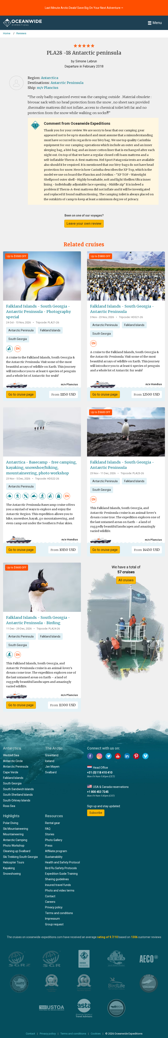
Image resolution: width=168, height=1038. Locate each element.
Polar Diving (10, 823)
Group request (54, 924)
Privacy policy (53, 907)
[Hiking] (17, 496)
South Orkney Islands (16, 800)
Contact (50, 896)
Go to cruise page (21, 394)
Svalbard (51, 772)
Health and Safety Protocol (62, 862)
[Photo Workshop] (9, 348)
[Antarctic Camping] (9, 496)
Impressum (52, 918)
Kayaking (9, 868)
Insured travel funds (58, 885)
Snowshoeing (12, 873)
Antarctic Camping (15, 840)
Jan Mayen (52, 766)
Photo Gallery (53, 840)
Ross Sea (9, 806)
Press (48, 845)
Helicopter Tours (13, 862)
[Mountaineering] (34, 496)
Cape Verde (10, 772)
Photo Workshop (13, 845)
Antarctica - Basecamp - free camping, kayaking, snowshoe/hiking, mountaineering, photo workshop (41, 467)
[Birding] (9, 654)
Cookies (96, 1033)
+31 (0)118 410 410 (99, 772)
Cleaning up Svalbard (16, 851)
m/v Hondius (153, 384)
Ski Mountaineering (15, 828)
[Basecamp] (58, 496)
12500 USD (147, 394)
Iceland (49, 761)
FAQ (47, 828)
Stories (49, 834)
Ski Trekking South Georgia (20, 856)
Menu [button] (157, 23)
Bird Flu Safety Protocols (61, 868)
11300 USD (63, 705)
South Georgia (17, 339)
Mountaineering (13, 834)
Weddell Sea (11, 755)
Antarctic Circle (13, 761)
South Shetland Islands (18, 794)
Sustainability (53, 856)
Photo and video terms (59, 890)
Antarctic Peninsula (67, 83)
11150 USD (63, 394)
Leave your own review (84, 223)
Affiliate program (56, 851)
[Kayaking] (26, 496)
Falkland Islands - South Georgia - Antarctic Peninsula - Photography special (38, 311)
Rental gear (52, 823)
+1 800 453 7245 (98, 791)
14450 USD (147, 550)
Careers (50, 901)
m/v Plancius (47, 88)
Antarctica (49, 78)
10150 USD (63, 550)
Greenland (51, 755)
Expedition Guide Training (61, 873)
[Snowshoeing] (42, 496)
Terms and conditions (59, 913)
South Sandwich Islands (18, 789)
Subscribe (95, 812)
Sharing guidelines (57, 879)
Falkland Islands (50, 330)
